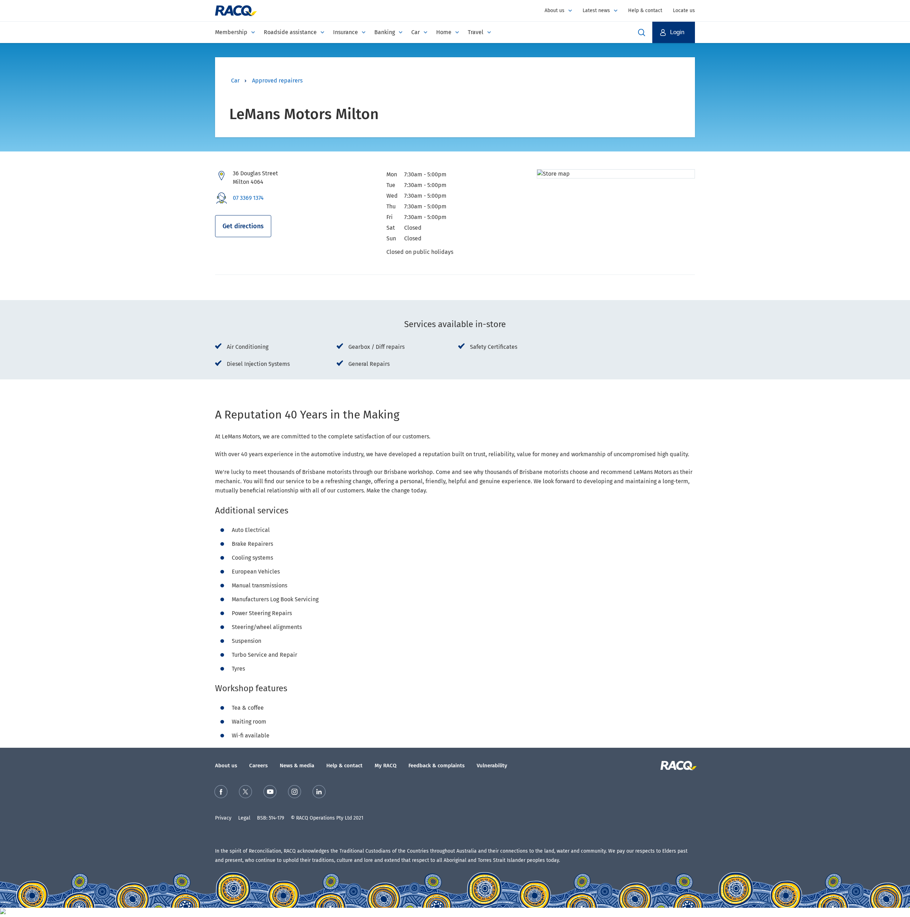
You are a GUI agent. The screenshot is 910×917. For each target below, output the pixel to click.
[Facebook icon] (221, 793)
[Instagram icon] (294, 793)
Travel (475, 32)
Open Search (641, 32)
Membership (231, 32)
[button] (673, 32)
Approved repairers (277, 80)
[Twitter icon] (245, 793)
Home (443, 32)
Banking (384, 32)
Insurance (345, 32)
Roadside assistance (290, 32)
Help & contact (645, 10)
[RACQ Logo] (677, 765)
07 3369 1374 (248, 197)
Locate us (684, 10)
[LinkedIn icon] (319, 793)
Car (415, 32)
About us (554, 10)
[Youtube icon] (270, 793)
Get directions (243, 226)
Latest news (596, 10)
